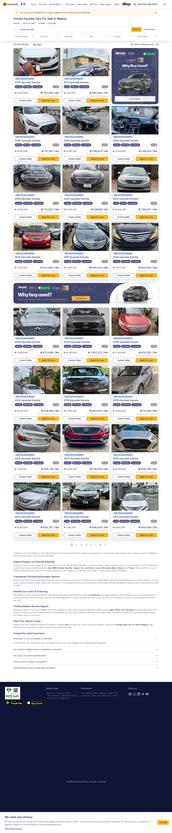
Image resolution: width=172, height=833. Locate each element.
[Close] (156, 13)
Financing (68, 36)
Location (117, 36)
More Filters (143, 36)
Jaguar (76, 568)
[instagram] (134, 694)
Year (91, 36)
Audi (50, 568)
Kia (82, 568)
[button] (86, 638)
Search (136, 29)
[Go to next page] (105, 545)
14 (100, 545)
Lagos (111, 610)
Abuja (117, 610)
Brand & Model (21, 36)
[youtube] (147, 694)
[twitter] (143, 694)
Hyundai (68, 568)
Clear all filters (149, 29)
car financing (94, 595)
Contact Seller (25, 100)
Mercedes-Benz (109, 568)
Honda (61, 568)
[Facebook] (130, 694)
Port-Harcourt (127, 610)
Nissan (120, 568)
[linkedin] (138, 694)
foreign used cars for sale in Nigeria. (132, 625)
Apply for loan (48, 100)
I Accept (163, 822)
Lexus (98, 568)
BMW (55, 568)
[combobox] (24, 4)
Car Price (44, 36)
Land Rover (90, 568)
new (66, 625)
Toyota (131, 568)
